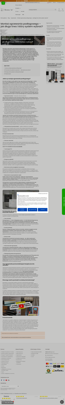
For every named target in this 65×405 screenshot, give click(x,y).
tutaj (29, 205)
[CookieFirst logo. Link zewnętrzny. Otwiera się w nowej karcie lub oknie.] (18, 194)
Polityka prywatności (42, 193)
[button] (3, 3)
